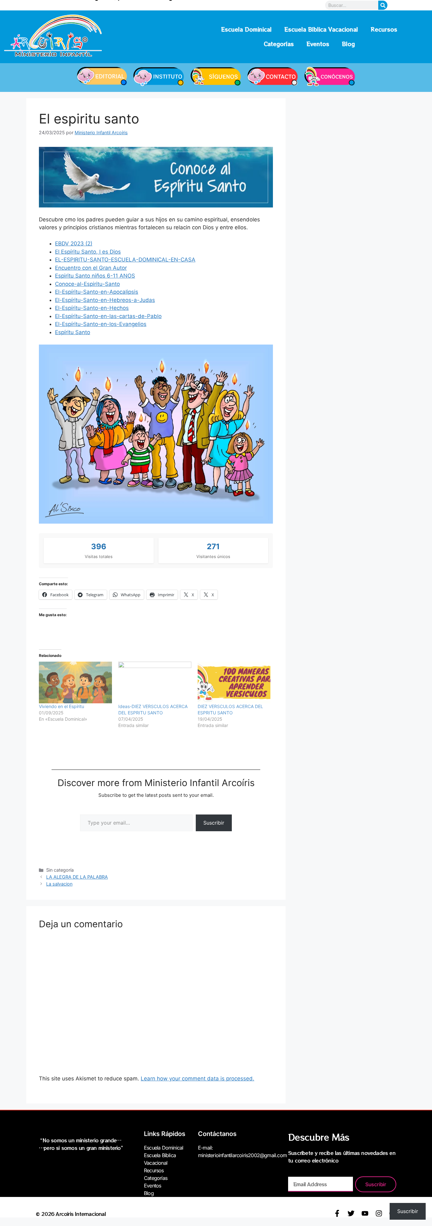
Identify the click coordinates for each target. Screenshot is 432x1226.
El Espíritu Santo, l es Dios (88, 252)
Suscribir (213, 823)
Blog (348, 44)
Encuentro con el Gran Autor (91, 268)
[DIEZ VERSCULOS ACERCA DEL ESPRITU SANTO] (234, 682)
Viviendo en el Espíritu (61, 706)
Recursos (384, 29)
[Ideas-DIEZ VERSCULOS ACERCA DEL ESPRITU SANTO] (154, 682)
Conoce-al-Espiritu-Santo (87, 284)
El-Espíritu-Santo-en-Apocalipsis (96, 292)
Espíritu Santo (72, 332)
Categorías (279, 44)
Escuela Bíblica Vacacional (321, 29)
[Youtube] (364, 1213)
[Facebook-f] (337, 1213)
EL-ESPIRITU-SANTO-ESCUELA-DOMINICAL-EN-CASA (125, 259)
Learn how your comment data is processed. (197, 1078)
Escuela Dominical (246, 29)
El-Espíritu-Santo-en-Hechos (92, 308)
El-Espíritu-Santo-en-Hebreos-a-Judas (105, 300)
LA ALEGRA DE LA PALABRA (77, 877)
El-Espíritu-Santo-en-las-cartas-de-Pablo (108, 316)
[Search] (382, 5)
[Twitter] (351, 1213)
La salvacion (59, 883)
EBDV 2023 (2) (73, 243)
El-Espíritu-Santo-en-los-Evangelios (100, 324)
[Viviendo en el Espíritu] (75, 682)
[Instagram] (378, 1213)
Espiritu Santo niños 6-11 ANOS (95, 276)
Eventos (317, 44)
